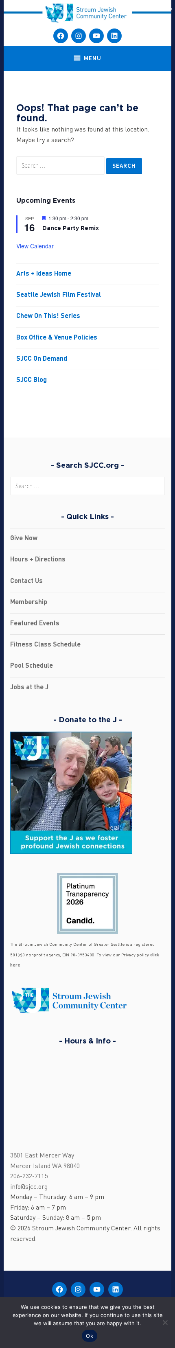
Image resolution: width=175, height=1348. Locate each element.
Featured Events (34, 623)
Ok (89, 1336)
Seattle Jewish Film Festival (58, 295)
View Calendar (35, 246)
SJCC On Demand (41, 359)
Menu (92, 58)
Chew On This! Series (48, 316)
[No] (165, 1322)
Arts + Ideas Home (43, 274)
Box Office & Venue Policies (56, 338)
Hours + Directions (38, 560)
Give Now (23, 538)
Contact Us (26, 581)
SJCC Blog (31, 380)
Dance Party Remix (70, 228)
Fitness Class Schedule (45, 645)
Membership (28, 602)
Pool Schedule (31, 666)
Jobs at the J (29, 687)
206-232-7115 (29, 1176)
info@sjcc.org (29, 1187)
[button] (169, 8)
